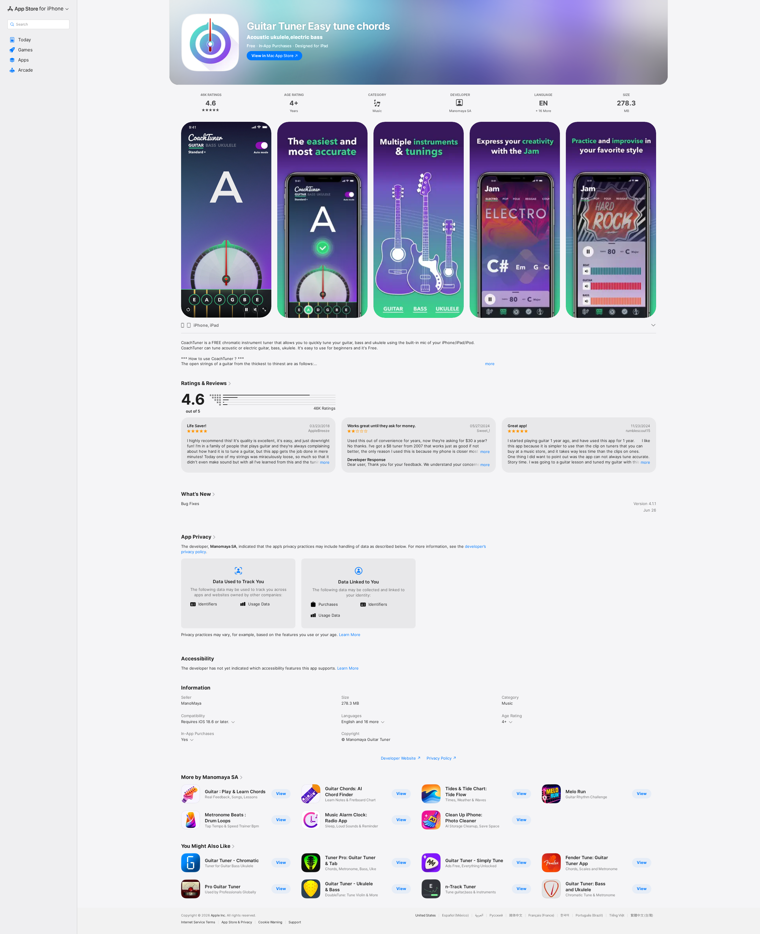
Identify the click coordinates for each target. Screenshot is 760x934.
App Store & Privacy (236, 922)
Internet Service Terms (198, 922)
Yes (184, 739)
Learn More (349, 634)
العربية (479, 915)
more (490, 363)
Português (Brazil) (589, 915)
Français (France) (541, 915)
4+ (504, 721)
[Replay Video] (188, 310)
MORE (325, 462)
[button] (38, 39)
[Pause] (246, 310)
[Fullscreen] (264, 310)
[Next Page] (662, 219)
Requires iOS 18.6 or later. (205, 721)
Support (295, 922)
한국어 (564, 915)
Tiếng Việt (616, 915)
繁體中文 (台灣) (642, 915)
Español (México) (455, 915)
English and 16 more (360, 721)
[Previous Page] (175, 219)
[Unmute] (255, 310)
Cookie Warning (270, 922)
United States (425, 915)
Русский (496, 915)
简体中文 (515, 915)
